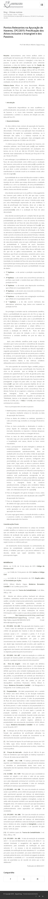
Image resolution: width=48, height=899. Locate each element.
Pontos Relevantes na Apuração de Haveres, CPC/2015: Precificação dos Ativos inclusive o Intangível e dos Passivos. (24, 32)
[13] (34, 490)
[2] (33, 146)
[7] (42, 349)
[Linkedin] (42, 896)
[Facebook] (36, 896)
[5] (14, 210)
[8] (10, 384)
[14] (5, 838)
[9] (24, 401)
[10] (31, 401)
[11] (27, 468)
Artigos (21, 14)
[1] (4, 596)
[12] (10, 478)
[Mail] (39, 896)
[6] (40, 225)
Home (15, 14)
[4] (14, 174)
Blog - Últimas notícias (13, 12)
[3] (34, 164)
